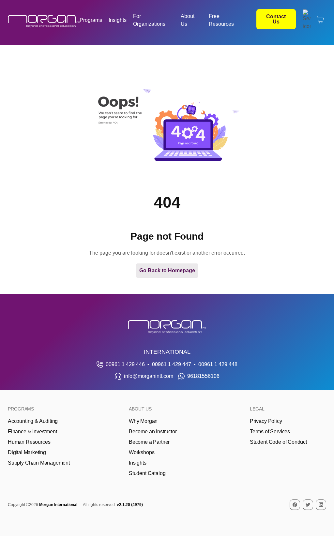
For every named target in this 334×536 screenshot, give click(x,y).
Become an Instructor (152, 431)
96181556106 (203, 376)
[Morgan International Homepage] (167, 327)
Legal (257, 408)
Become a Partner (149, 442)
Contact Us (276, 19)
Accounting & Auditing (33, 421)
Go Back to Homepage (167, 270)
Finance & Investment (32, 431)
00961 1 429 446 (125, 364)
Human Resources (29, 442)
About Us (187, 20)
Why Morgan (143, 421)
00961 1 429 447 (171, 364)
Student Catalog (147, 473)
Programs (91, 20)
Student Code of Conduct (278, 442)
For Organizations (149, 20)
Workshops (141, 452)
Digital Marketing (27, 452)
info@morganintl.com (148, 376)
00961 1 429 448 (217, 364)
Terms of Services (270, 431)
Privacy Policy (266, 421)
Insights (118, 20)
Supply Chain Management (39, 463)
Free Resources (221, 20)
